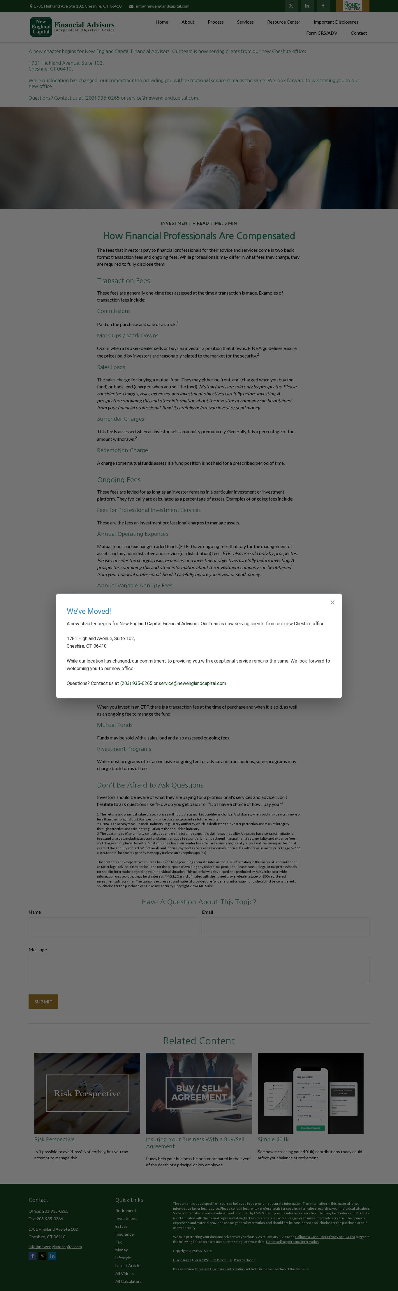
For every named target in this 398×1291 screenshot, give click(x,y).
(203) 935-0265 (136, 683)
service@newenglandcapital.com (192, 683)
